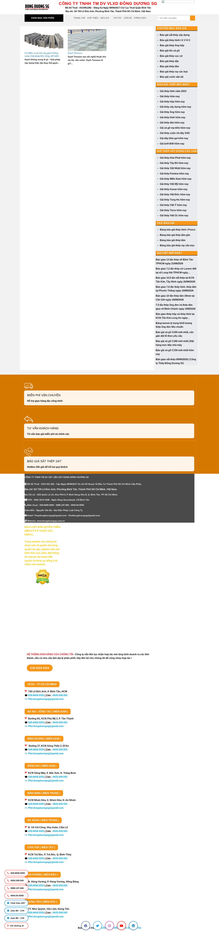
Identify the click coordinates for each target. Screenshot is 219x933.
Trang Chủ (79, 18)
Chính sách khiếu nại (36, 629)
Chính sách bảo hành (37, 639)
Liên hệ (128, 18)
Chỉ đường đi (17, 926)
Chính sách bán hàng (37, 602)
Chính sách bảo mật (36, 618)
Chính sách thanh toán (37, 608)
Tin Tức (117, 18)
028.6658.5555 (17, 873)
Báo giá (105, 18)
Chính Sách (140, 18)
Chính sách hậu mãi (36, 623)
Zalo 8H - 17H (17, 910)
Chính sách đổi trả (35, 634)
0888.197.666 (17, 888)
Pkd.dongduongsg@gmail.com (45, 699)
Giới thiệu (92, 18)
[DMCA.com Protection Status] (42, 577)
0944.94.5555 (17, 895)
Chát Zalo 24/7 (17, 903)
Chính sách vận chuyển (38, 613)
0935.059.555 (17, 880)
